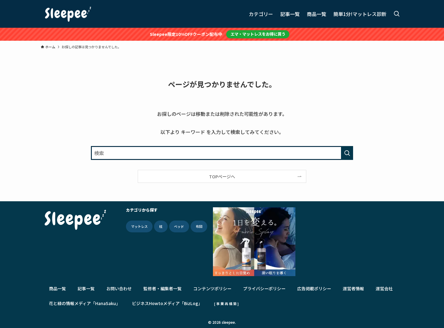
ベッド (179, 226)
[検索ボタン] (396, 14)
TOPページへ (222, 176)
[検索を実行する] (347, 153)
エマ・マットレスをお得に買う (257, 34)
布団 (199, 226)
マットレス (139, 226)
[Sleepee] (68, 14)
